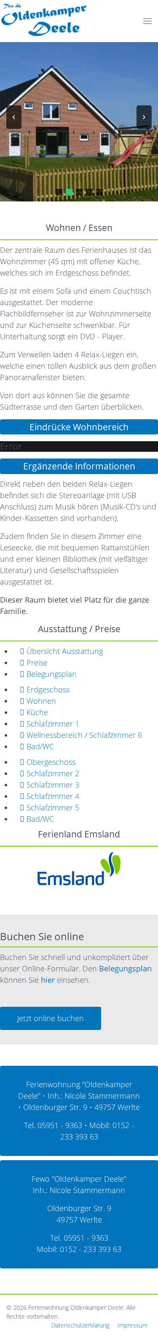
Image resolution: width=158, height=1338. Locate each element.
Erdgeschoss (47, 689)
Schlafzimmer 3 (51, 785)
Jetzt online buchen (50, 1018)
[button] (13, 117)
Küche (36, 712)
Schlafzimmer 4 (51, 796)
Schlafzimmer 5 (51, 807)
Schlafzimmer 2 (51, 773)
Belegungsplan (50, 674)
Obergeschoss (49, 762)
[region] (79, 117)
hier (48, 980)
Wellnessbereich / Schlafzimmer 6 (83, 735)
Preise (36, 662)
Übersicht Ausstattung (63, 651)
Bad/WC (39, 746)
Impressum (132, 1325)
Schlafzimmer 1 (51, 724)
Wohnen (40, 701)
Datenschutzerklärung (80, 1325)
